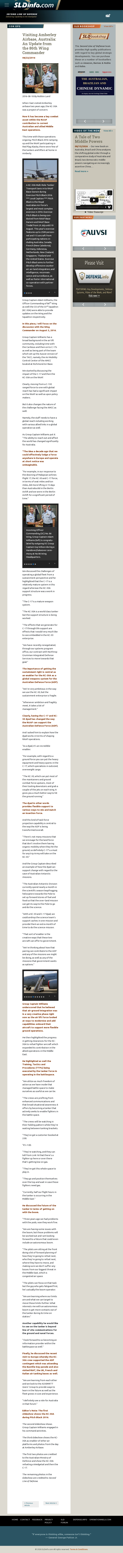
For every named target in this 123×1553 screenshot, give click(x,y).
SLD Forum (64, 1479)
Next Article (50, 1462)
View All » (108, 26)
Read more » (81, 171)
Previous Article (28, 1463)
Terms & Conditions (79, 1508)
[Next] (103, 121)
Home (15, 1478)
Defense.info (80, 1478)
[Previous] (85, 121)
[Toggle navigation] (6, 4)
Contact (25, 1478)
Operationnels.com (100, 1478)
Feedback (37, 1478)
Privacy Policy (49, 1479)
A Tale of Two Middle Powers (88, 139)
